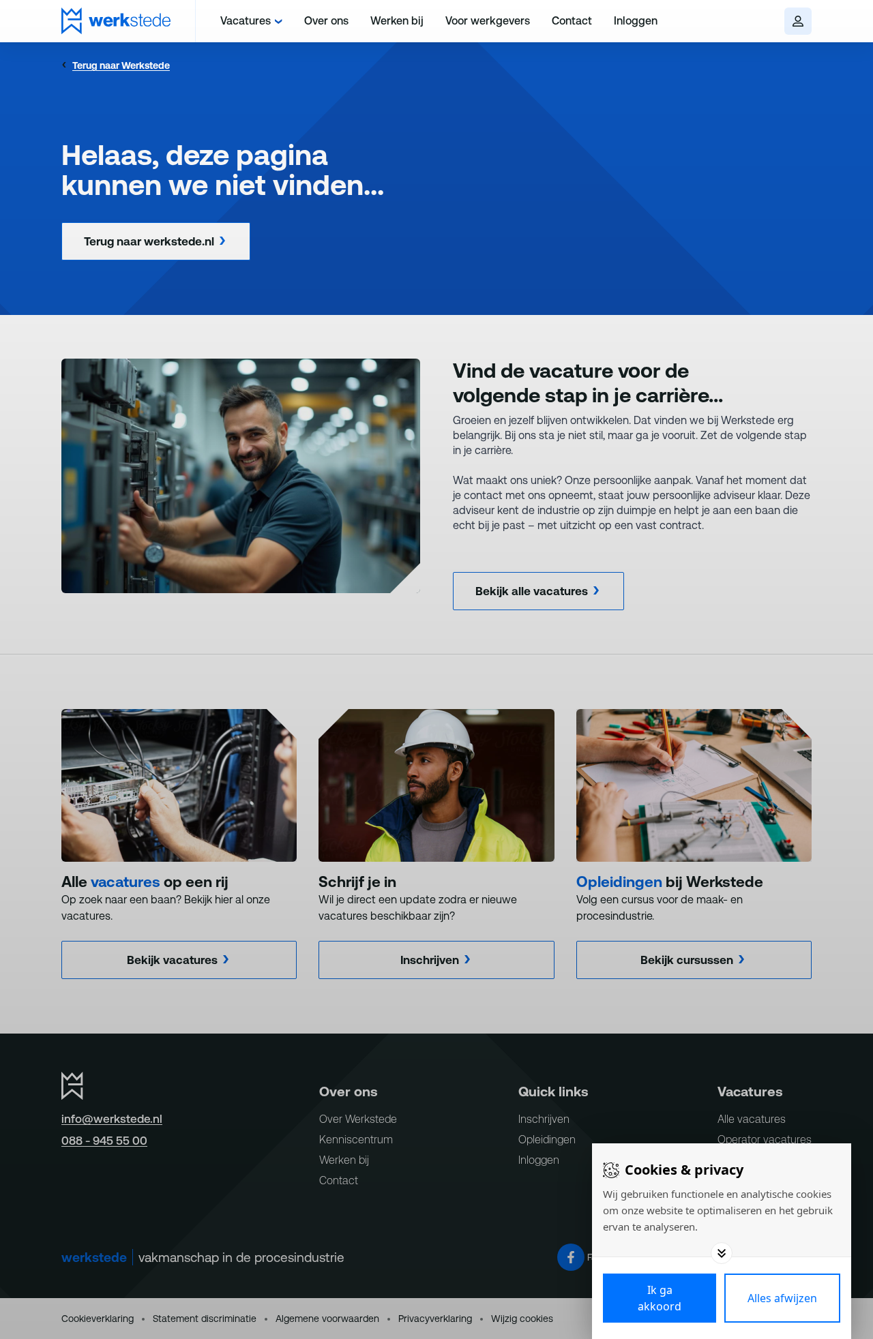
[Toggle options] (722, 1253)
